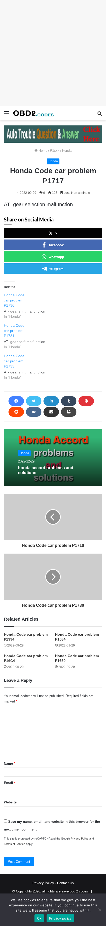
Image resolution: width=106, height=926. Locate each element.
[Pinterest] (86, 401)
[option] (53, 457)
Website (10, 802)
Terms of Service (14, 843)
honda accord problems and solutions (45, 470)
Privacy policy (60, 918)
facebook (56, 245)
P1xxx (54, 151)
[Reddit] (16, 412)
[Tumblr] (68, 401)
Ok (39, 918)
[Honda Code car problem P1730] (27, 305)
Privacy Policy (80, 838)
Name (9, 763)
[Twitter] (33, 401)
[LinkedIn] (51, 401)
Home (42, 151)
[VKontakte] (33, 412)
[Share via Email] (51, 412)
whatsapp (56, 256)
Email (9, 783)
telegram (56, 268)
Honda (67, 151)
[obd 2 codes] (33, 113)
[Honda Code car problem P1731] (27, 336)
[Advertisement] (53, 53)
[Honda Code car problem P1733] (27, 366)
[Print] (68, 412)
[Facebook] (16, 401)
